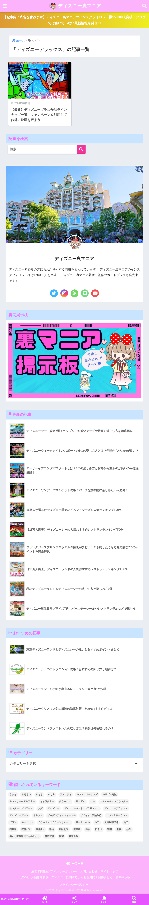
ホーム (45, 902)
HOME (76, 863)
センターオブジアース (21, 808)
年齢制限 (63, 829)
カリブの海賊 (110, 794)
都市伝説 (49, 836)
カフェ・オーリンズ (87, 794)
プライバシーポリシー (73, 884)
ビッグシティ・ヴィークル (61, 815)
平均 (51, 829)
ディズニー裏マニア (79, 5)
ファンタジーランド (117, 815)
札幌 (119, 829)
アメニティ (66, 794)
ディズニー (53, 808)
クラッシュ (65, 801)
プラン (13, 822)
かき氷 (39, 794)
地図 (126, 822)
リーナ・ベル (83, 822)
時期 (109, 829)
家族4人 (40, 829)
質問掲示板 (123, 877)
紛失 (128, 829)
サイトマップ (109, 871)
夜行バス (26, 829)
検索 (134, 902)
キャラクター (47, 801)
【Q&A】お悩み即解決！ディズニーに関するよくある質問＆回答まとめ (66, 877)
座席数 (76, 829)
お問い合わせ (88, 871)
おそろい (26, 794)
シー (92, 801)
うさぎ (13, 794)
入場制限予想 (112, 822)
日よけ (98, 829)
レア (97, 822)
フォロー (104, 902)
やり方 (51, 794)
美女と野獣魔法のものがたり (25, 836)
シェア (74, 902)
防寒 (61, 836)
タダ (40, 808)
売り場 (13, 829)
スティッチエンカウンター (114, 801)
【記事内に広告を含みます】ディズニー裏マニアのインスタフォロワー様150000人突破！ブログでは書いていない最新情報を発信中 (74, 20)
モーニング (27, 822)
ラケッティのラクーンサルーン (54, 822)
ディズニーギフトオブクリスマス (81, 808)
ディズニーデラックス (115, 808)
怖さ (87, 829)
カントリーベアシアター (22, 801)
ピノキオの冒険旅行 (91, 815)
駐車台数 (73, 836)
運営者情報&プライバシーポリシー (54, 871)
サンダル (80, 801)
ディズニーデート (19, 815)
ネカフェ (37, 815)
